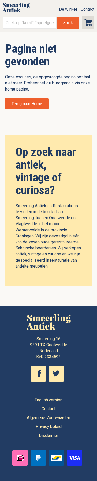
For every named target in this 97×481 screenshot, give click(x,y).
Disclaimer (48, 435)
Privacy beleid (49, 426)
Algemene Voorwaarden (48, 417)
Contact (87, 9)
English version (48, 399)
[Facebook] (40, 380)
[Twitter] (58, 380)
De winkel (68, 9)
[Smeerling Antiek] (16, 11)
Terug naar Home (27, 103)
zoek (68, 22)
